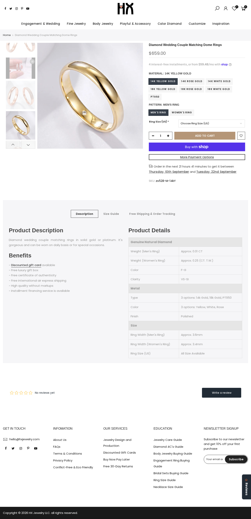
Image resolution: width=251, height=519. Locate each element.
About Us (59, 440)
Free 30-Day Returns (118, 466)
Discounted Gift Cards (119, 452)
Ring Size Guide (165, 480)
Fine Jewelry (76, 24)
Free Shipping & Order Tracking (152, 214)
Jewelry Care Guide (168, 440)
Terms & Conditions (67, 453)
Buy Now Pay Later (116, 459)
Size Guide (111, 214)
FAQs (56, 447)
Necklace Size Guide (168, 487)
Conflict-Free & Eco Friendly (73, 467)
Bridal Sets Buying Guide (171, 473)
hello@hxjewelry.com (24, 439)
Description (84, 214)
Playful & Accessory (135, 24)
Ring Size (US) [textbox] (159, 121)
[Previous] (44, 96)
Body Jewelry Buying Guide (173, 453)
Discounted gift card (26, 265)
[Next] (136, 96)
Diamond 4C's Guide (168, 447)
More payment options (197, 157)
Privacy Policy (62, 460)
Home (7, 35)
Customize (197, 24)
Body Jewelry (103, 24)
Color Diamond (170, 24)
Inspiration (220, 24)
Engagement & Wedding (40, 24)
